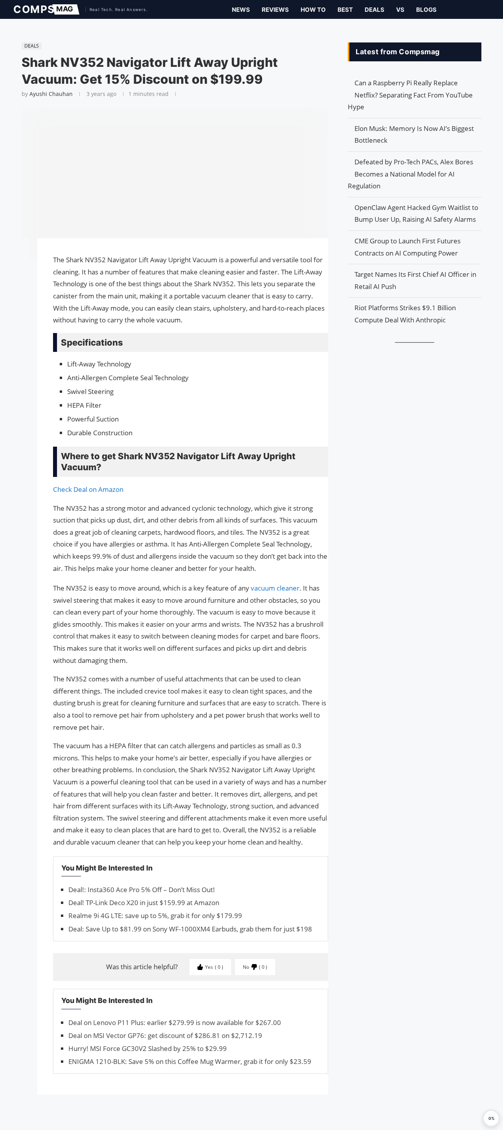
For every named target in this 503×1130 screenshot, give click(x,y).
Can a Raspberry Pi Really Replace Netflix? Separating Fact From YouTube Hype (410, 94)
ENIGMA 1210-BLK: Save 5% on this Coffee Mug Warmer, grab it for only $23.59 (189, 1061)
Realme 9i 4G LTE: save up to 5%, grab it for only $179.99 (155, 915)
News (241, 9)
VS (400, 9)
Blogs (426, 9)
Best (345, 9)
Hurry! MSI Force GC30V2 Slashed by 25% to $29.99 (147, 1048)
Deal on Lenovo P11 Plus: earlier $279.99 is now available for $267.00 (174, 1022)
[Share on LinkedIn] (18, 274)
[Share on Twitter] (18, 267)
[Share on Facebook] (18, 255)
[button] (491, 1118)
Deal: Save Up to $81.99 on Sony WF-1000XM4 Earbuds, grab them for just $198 (190, 928)
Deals (374, 9)
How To (313, 9)
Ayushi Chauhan (51, 94)
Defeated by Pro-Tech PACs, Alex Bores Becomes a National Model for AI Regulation (410, 173)
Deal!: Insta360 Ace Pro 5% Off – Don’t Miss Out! (141, 889)
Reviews (275, 9)
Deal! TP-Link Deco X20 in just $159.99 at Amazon (143, 902)
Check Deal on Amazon (88, 489)
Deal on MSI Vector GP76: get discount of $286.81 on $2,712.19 (165, 1035)
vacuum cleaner (275, 588)
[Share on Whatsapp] (18, 282)
